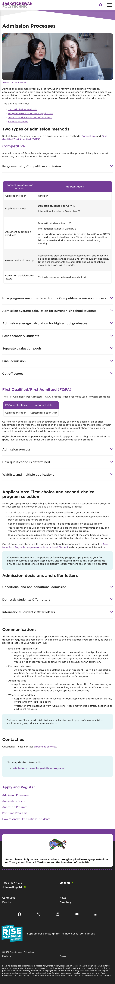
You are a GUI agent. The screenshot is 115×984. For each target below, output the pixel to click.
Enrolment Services (45, 746)
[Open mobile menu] (109, 5)
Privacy (62, 956)
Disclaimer (7, 956)
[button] (100, 5)
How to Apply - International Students (26, 818)
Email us (64, 882)
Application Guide (13, 800)
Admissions (20, 82)
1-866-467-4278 (12, 882)
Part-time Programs (14, 812)
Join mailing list (12, 887)
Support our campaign (41, 933)
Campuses (8, 897)
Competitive (88, 136)
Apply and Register (18, 787)
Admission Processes (15, 794)
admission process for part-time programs (38, 768)
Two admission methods (22, 109)
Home (6, 82)
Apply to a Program (14, 806)
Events (6, 902)
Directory (65, 902)
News (62, 897)
